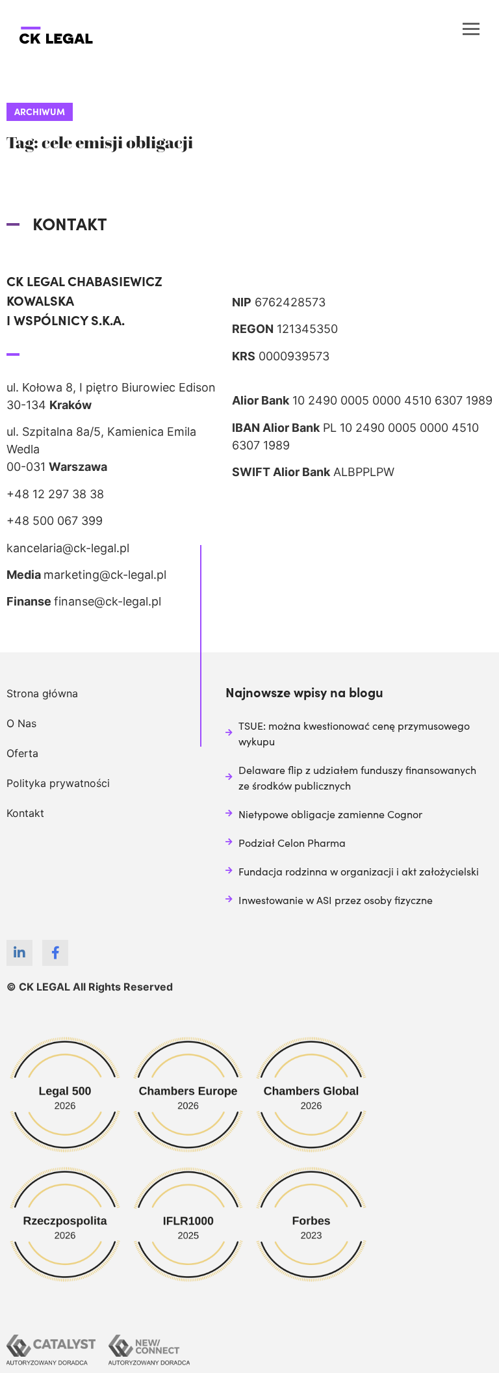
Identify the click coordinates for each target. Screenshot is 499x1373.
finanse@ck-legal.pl (107, 601)
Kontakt (25, 813)
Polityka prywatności (58, 783)
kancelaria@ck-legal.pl (67, 548)
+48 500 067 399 (54, 520)
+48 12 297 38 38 (55, 494)
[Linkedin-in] (19, 953)
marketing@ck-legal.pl (105, 574)
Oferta (22, 753)
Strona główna (42, 693)
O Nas (21, 723)
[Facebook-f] (55, 953)
